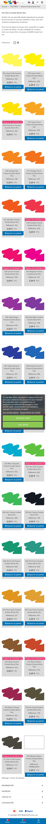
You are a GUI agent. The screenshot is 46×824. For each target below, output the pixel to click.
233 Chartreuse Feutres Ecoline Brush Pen (12, 126)
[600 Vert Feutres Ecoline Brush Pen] (12, 498)
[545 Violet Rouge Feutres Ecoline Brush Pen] (12, 303)
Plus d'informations (11, 412)
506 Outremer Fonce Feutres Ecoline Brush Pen (34, 368)
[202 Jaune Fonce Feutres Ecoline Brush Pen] (34, 108)
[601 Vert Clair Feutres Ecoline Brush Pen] (34, 449)
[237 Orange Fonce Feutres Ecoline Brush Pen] (34, 157)
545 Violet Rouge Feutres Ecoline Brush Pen (12, 319)
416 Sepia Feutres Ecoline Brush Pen (12, 663)
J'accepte (23, 425)
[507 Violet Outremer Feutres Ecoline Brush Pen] (12, 352)
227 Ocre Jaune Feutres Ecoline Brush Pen (12, 611)
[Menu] (42, 2)
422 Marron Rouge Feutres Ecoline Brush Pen (12, 709)
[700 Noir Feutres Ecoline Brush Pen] (34, 498)
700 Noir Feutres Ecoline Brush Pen (34, 513)
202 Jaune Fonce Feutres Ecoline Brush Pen (34, 124)
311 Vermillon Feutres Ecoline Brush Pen (12, 221)
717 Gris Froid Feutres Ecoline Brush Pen (11, 760)
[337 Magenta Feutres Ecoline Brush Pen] (34, 254)
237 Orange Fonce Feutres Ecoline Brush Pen (34, 173)
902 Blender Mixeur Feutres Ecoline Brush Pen (34, 758)
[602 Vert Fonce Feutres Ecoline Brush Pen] (34, 547)
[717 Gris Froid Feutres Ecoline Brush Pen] (12, 742)
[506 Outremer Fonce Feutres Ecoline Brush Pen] (34, 352)
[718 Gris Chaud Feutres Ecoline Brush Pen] (34, 693)
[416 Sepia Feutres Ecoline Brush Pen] (12, 644)
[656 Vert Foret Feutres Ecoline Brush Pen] (12, 547)
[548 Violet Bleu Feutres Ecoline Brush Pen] (34, 303)
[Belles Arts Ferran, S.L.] (13, 2)
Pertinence (6, 43)
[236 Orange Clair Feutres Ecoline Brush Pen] (12, 157)
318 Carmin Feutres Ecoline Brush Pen (11, 273)
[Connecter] (33, 2)
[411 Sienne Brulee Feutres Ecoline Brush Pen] (34, 644)
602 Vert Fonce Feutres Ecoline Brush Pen (34, 562)
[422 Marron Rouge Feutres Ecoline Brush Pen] (12, 693)
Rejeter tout (23, 418)
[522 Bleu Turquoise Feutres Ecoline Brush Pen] (12, 449)
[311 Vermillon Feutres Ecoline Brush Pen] (12, 205)
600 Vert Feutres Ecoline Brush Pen (12, 513)
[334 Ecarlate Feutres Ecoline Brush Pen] (34, 205)
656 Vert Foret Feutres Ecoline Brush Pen (11, 562)
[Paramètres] (37, 2)
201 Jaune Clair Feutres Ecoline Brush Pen (12, 74)
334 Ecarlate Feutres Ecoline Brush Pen (34, 224)
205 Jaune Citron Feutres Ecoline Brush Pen (34, 75)
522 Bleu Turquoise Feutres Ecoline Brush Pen (12, 466)
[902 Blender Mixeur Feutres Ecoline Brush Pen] (34, 742)
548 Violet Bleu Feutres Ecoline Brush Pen (34, 318)
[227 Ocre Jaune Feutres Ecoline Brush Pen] (12, 596)
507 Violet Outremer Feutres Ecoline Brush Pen (12, 368)
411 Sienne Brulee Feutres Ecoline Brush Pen (34, 664)
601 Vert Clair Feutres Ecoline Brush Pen (34, 468)
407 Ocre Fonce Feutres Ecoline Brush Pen (34, 611)
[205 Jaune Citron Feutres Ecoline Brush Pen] (34, 59)
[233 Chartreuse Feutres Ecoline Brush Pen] (12, 108)
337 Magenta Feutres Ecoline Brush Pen (34, 273)
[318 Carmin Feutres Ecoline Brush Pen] (12, 254)
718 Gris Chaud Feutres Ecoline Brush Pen (34, 708)
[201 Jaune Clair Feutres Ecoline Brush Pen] (12, 59)
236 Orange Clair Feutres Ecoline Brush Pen (12, 173)
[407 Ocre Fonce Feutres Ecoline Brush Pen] (34, 596)
